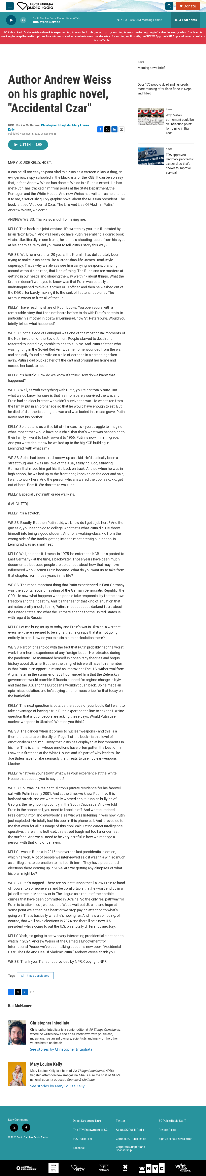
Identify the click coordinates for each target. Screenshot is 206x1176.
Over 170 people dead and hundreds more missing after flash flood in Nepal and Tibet (165, 89)
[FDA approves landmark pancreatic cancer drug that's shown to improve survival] (151, 156)
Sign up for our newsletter (175, 1138)
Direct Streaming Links (87, 1120)
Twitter (120, 1120)
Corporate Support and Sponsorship (130, 1148)
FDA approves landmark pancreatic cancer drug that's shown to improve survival (180, 163)
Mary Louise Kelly (46, 1064)
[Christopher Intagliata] (17, 1032)
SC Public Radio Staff (172, 1120)
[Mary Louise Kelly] (17, 1074)
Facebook (79, 1147)
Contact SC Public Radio (131, 1138)
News (141, 62)
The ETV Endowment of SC (90, 1129)
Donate (189, 6)
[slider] (29, 20)
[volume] (23, 20)
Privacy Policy (167, 1129)
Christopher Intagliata (56, 125)
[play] (11, 20)
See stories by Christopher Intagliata (61, 1049)
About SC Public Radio (130, 1129)
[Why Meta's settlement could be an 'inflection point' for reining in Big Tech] (151, 116)
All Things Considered (35, 975)
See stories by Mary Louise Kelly (57, 1086)
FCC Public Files (83, 1138)
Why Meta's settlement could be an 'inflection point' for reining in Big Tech (180, 124)
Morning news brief (151, 68)
